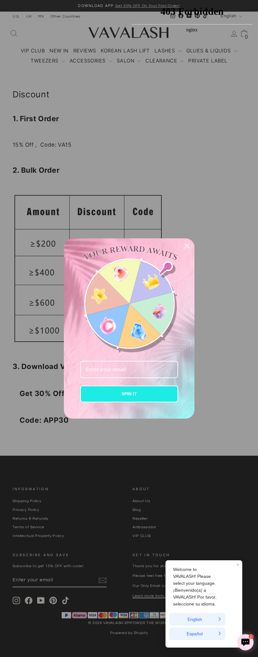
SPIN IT (129, 393)
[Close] (186, 245)
